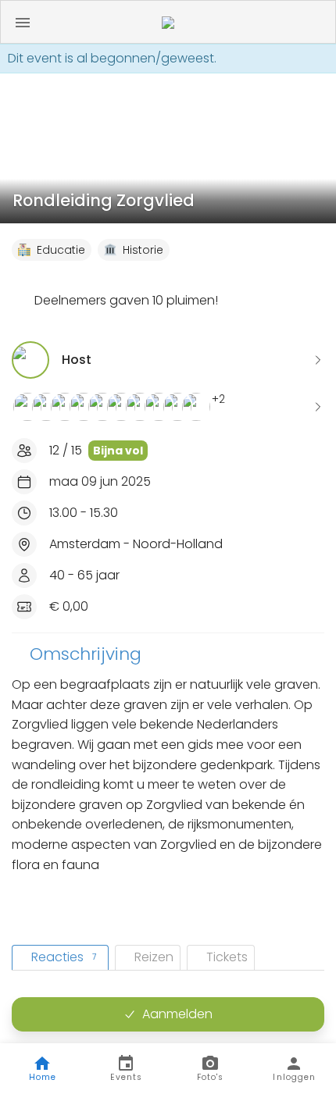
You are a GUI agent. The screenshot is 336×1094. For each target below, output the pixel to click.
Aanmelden (177, 1014)
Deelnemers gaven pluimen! (126, 300)
